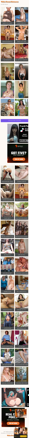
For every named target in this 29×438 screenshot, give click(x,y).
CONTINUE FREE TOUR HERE (14, 120)
